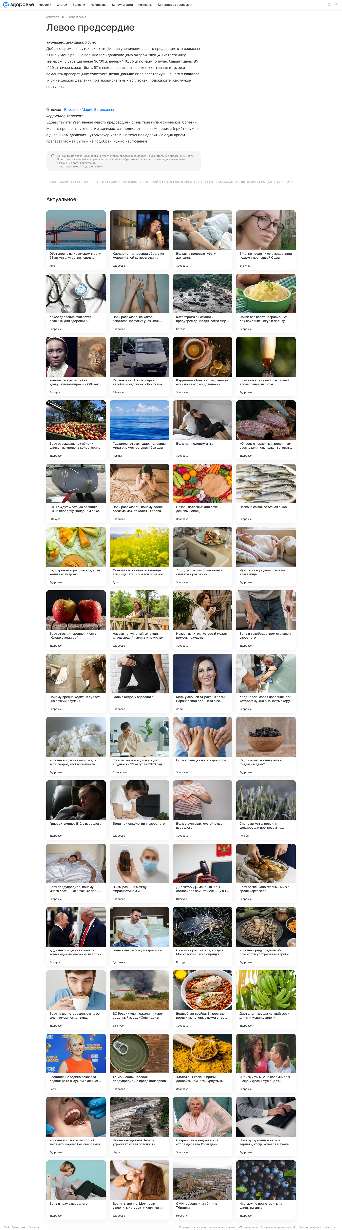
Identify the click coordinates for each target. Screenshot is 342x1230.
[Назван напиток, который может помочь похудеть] (202, 620)
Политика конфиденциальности (316, 1227)
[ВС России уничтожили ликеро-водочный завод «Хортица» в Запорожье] (139, 1000)
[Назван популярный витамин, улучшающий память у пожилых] (139, 620)
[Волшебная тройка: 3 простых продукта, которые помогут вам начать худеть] (202, 1000)
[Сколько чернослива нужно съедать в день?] (266, 746)
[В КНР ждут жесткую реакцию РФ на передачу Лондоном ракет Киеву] (76, 493)
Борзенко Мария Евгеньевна (89, 109)
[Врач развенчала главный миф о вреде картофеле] (266, 873)
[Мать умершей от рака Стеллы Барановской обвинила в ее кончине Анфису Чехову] (202, 683)
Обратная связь (248, 1227)
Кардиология (77, 16)
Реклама (34, 1227)
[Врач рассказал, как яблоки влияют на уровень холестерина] (76, 430)
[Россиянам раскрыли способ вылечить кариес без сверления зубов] (76, 1126)
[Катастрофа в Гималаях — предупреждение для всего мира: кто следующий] (202, 303)
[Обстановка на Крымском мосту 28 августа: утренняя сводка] (76, 240)
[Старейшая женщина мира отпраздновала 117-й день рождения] (202, 1126)
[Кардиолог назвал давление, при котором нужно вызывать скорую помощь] (266, 683)
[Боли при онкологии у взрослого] (139, 810)
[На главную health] (21, 4)
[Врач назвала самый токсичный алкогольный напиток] (266, 366)
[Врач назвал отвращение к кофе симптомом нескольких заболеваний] (76, 1000)
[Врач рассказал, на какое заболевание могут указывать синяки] (139, 303)
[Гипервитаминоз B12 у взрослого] (76, 810)
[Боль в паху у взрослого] (76, 1190)
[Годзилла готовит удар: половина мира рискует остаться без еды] (139, 430)
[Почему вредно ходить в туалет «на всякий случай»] (76, 683)
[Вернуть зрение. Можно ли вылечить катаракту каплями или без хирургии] (139, 1190)
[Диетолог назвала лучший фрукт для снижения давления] (266, 1000)
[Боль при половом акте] (202, 430)
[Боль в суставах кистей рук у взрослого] (202, 810)
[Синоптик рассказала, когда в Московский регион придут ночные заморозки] (202, 936)
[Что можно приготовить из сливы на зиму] (266, 1190)
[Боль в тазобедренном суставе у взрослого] (266, 620)
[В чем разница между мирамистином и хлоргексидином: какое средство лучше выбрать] (139, 873)
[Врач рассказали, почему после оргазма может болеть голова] (139, 493)
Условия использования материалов (215, 1227)
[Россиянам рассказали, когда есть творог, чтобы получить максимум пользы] (76, 746)
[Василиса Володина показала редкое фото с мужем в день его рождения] (76, 1063)
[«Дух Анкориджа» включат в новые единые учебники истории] (76, 936)
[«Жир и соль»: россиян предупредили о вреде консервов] (139, 1063)
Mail (6, 1227)
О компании (19, 1227)
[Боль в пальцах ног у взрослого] (202, 746)
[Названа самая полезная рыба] (266, 493)
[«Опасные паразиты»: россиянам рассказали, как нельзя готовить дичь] (266, 430)
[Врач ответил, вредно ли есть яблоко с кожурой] (76, 620)
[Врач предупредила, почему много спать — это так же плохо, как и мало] (76, 873)
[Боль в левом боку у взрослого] (139, 936)
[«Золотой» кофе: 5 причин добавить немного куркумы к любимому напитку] (202, 1063)
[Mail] (6, 4)
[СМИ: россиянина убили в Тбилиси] (202, 1190)
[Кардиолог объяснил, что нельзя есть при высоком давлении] (202, 366)
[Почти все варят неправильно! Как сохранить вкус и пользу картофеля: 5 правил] (266, 303)
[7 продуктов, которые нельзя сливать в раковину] (202, 556)
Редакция (185, 1227)
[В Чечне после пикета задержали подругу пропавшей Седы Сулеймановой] (266, 240)
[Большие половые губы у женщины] (202, 240)
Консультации (55, 16)
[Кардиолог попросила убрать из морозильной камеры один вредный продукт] (139, 240)
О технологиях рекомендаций (278, 1227)
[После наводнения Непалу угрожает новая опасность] (139, 1126)
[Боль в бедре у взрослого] (139, 683)
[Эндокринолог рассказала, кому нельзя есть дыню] (76, 556)
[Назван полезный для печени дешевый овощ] (202, 493)
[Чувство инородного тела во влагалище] (266, 556)
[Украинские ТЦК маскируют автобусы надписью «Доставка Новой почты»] (139, 366)
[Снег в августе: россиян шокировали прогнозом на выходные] (266, 810)
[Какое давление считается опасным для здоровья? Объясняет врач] (76, 303)
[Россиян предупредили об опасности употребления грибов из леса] (266, 936)
